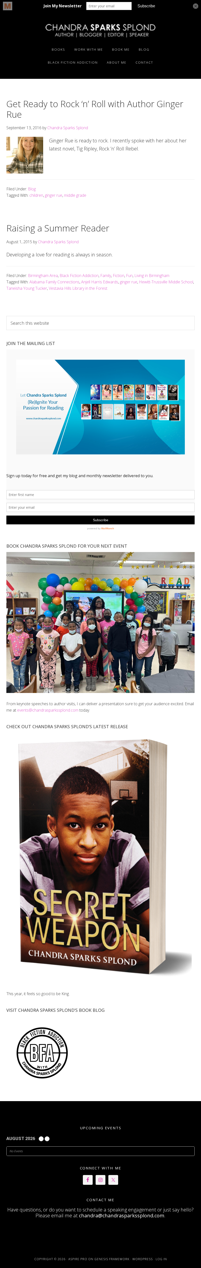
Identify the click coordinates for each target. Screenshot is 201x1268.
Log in (161, 1259)
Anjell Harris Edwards (99, 282)
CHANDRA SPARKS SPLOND (100, 30)
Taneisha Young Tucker (26, 288)
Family (105, 275)
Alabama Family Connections (54, 282)
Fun (129, 275)
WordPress (142, 1259)
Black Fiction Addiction (79, 275)
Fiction (118, 275)
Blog (32, 189)
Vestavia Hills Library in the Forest (78, 288)
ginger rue (53, 195)
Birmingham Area (43, 275)
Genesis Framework (111, 1259)
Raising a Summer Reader (57, 228)
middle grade (75, 195)
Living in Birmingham (151, 275)
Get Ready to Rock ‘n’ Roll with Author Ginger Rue (94, 109)
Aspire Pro (77, 1259)
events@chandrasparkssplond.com (47, 710)
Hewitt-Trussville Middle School (166, 282)
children (36, 195)
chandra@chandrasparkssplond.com (121, 1215)
